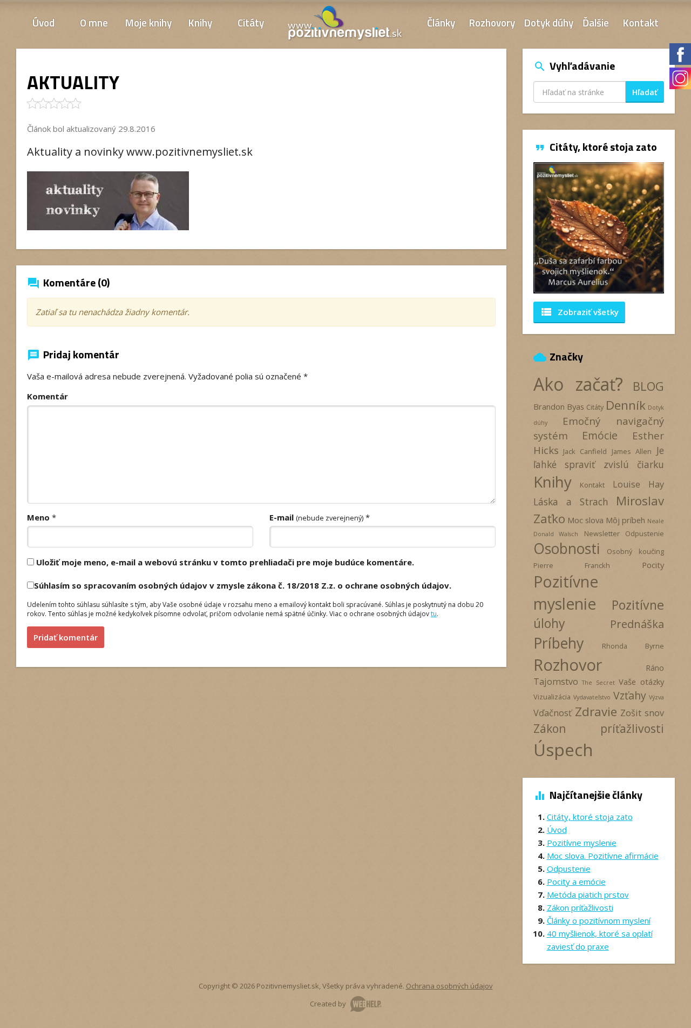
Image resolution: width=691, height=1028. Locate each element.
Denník (626, 405)
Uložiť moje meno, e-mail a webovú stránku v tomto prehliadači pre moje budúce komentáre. (225, 562)
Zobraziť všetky (579, 311)
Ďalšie (595, 22)
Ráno (655, 667)
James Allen (632, 451)
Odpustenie (644, 533)
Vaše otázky (641, 681)
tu (434, 613)
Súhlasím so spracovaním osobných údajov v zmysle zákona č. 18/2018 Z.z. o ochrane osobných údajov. (242, 585)
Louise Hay (638, 484)
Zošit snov (642, 713)
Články (441, 22)
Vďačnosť (552, 713)
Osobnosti (566, 548)
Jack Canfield (585, 451)
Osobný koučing (635, 551)
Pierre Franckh (571, 565)
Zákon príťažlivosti (599, 728)
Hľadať (645, 92)
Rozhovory (492, 22)
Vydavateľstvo (592, 697)
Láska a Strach (570, 501)
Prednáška (637, 623)
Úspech (563, 749)
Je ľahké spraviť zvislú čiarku (599, 457)
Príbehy (558, 643)
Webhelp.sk (366, 1004)
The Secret (598, 682)
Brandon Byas (558, 406)
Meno (38, 517)
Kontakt (641, 22)
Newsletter (602, 533)
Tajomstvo (555, 681)
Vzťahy (629, 695)
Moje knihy (148, 22)
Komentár (47, 396)
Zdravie (596, 711)
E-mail (316, 517)
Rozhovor (567, 664)
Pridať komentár (65, 637)
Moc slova (585, 520)
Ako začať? (578, 384)
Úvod (43, 22)
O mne (94, 22)
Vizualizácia (552, 697)
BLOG (648, 386)
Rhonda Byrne (633, 646)
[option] (599, 227)
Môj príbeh (625, 520)
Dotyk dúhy (548, 22)
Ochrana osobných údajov (449, 986)
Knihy (200, 22)
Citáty (251, 22)
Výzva (656, 697)
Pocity (653, 564)
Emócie (600, 435)
